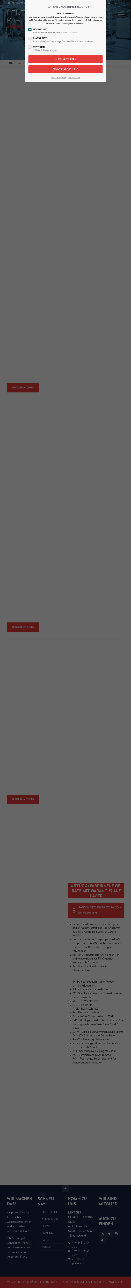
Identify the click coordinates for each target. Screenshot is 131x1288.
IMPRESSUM (74, 77)
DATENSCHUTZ (58, 77)
